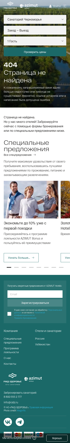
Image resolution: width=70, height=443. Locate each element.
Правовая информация (41, 407)
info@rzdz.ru (11, 402)
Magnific (21, 410)
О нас (7, 358)
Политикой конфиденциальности (29, 313)
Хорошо (57, 438)
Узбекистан (42, 344)
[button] (9, 267)
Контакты (10, 363)
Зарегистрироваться (35, 302)
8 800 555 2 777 (13, 396)
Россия (39, 338)
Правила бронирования (25, 318)
